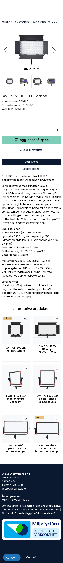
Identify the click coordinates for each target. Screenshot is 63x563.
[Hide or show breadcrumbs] (4, 26)
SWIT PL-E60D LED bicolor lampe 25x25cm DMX (47, 398)
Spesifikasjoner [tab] (32, 169)
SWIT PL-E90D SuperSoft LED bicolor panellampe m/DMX (47, 448)
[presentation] (5, 50)
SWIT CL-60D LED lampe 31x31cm (16, 349)
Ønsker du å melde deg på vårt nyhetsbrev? (28, 513)
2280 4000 (18, 485)
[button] (26, 69)
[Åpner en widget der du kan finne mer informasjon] (12, 557)
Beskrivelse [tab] (31, 162)
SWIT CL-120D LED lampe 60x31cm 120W (47, 349)
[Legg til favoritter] (25, 319)
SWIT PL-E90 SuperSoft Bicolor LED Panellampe (16, 448)
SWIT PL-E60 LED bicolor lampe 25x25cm (16, 398)
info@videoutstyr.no (14, 488)
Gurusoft (31, 557)
